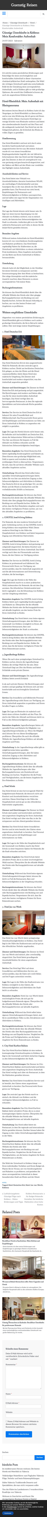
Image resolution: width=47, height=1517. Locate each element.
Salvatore (18, 41)
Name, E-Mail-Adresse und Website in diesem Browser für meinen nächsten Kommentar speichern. (22, 1424)
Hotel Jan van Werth (34, 1185)
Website (9, 1412)
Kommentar (11, 1365)
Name (9, 1394)
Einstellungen (12, 1507)
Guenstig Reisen (24, 5)
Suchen (5, 1452)
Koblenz (5, 1188)
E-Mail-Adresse (12, 1403)
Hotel (4, 1182)
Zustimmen (7, 1513)
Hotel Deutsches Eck (16, 1185)
